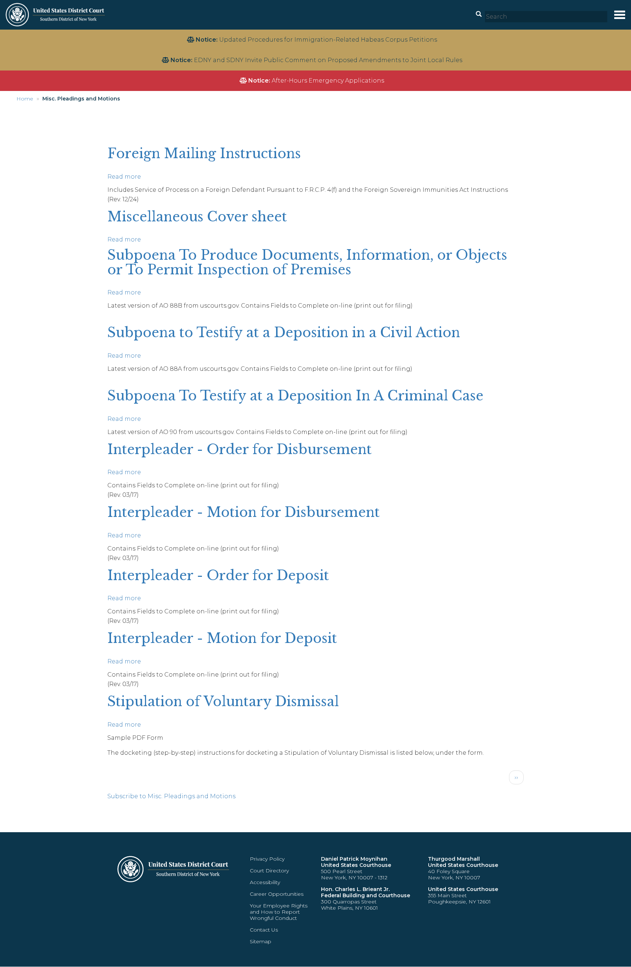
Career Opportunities (276, 894)
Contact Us (264, 929)
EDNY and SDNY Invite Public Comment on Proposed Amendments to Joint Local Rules (328, 60)
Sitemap (260, 941)
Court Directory (269, 870)
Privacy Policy (267, 859)
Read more (124, 176)
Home (24, 98)
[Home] (56, 14)
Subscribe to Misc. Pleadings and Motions (171, 796)
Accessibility (265, 882)
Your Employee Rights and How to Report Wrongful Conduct (278, 911)
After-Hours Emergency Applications (328, 80)
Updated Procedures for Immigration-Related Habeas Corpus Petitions (328, 39)
